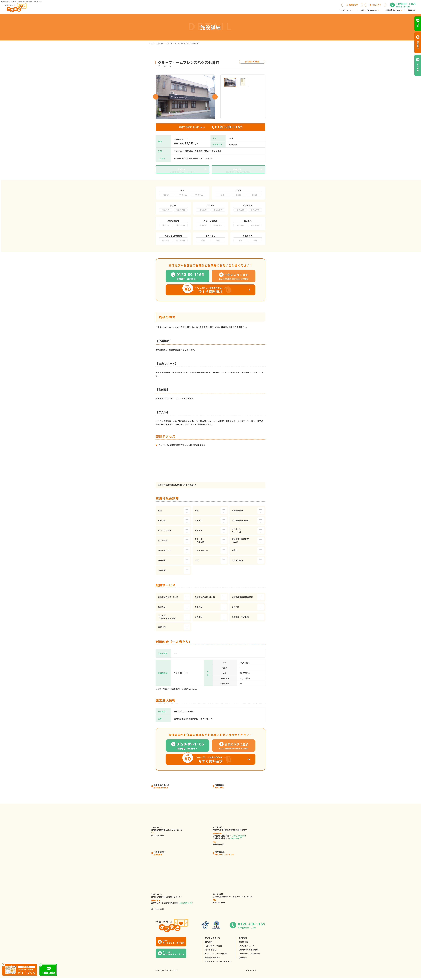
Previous (155, 96)
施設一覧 (169, 43)
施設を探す (160, 43)
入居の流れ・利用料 (213, 945)
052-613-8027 (219, 843)
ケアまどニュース (246, 945)
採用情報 (243, 937)
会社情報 (209, 941)
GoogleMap (238, 836)
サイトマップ (251, 970)
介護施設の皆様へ (212, 957)
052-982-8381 (157, 907)
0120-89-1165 (219, 901)
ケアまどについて (212, 937)
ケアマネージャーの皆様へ (216, 953)
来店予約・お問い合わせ (249, 953)
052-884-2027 (157, 834)
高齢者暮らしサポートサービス (218, 961)
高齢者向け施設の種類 (248, 949)
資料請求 (243, 957)
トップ (151, 43)
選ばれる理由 (210, 949)
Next (215, 96)
